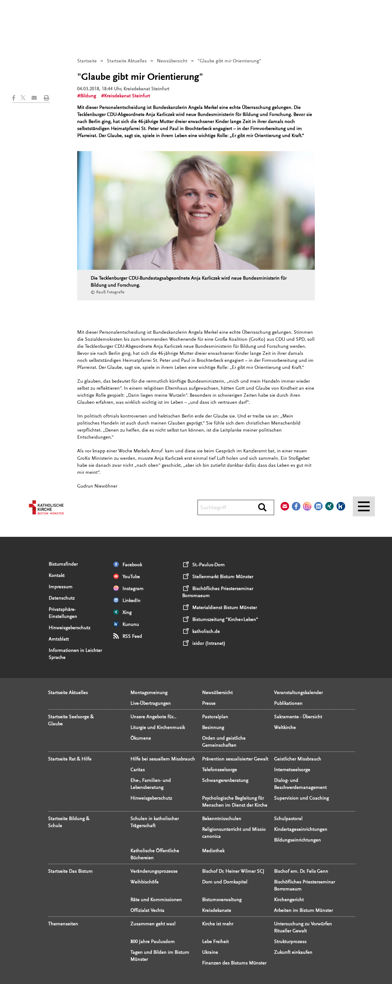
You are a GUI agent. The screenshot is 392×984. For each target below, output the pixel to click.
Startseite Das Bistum (70, 871)
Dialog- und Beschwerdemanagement (300, 784)
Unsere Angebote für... (153, 716)
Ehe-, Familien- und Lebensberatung (150, 784)
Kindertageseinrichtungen (300, 829)
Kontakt (57, 575)
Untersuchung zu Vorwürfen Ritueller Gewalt (303, 927)
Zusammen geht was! (152, 923)
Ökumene (140, 738)
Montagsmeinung (149, 692)
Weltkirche (285, 727)
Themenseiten (63, 923)
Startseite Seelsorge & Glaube (71, 720)
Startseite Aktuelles (127, 61)
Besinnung (213, 727)
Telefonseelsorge (219, 769)
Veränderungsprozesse (154, 871)
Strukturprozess (290, 941)
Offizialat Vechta (147, 910)
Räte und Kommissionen (156, 899)
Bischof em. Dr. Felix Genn (301, 871)
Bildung (88, 95)
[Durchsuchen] (262, 507)
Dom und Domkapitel (224, 882)
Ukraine (210, 952)
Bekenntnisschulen (221, 818)
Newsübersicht (172, 61)
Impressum (61, 586)
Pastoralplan (215, 716)
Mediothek (213, 850)
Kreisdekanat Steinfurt (127, 95)
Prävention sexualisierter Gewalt (235, 759)
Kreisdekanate (216, 910)
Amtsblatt (59, 639)
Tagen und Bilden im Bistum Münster (159, 955)
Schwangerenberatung (225, 780)
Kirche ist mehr (217, 923)
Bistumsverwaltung (222, 899)
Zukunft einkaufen (293, 952)
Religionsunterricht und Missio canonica (234, 832)
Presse (209, 703)
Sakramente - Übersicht (298, 716)
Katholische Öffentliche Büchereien (154, 854)
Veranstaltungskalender (298, 692)
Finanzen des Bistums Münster (234, 963)
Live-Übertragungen (150, 703)
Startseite (87, 61)
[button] (16, 97)
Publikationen (288, 703)
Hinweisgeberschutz (69, 627)
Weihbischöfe (144, 882)
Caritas (137, 769)
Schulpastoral (288, 818)
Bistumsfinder (63, 564)
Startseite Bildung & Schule (68, 822)
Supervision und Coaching (301, 798)
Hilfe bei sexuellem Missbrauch (162, 759)
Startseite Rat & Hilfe (70, 759)
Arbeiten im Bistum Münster (303, 910)
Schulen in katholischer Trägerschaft (154, 822)
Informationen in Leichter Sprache (75, 654)
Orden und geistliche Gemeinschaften (224, 741)
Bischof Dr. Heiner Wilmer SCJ (233, 871)
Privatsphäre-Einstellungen (63, 613)
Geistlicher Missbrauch (297, 759)
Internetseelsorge (292, 769)
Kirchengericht (289, 899)
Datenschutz (62, 598)
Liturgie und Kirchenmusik (157, 727)
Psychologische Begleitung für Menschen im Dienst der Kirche (234, 801)
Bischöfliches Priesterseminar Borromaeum (304, 885)
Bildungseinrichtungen (297, 840)
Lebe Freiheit (215, 941)
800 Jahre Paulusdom (152, 941)
